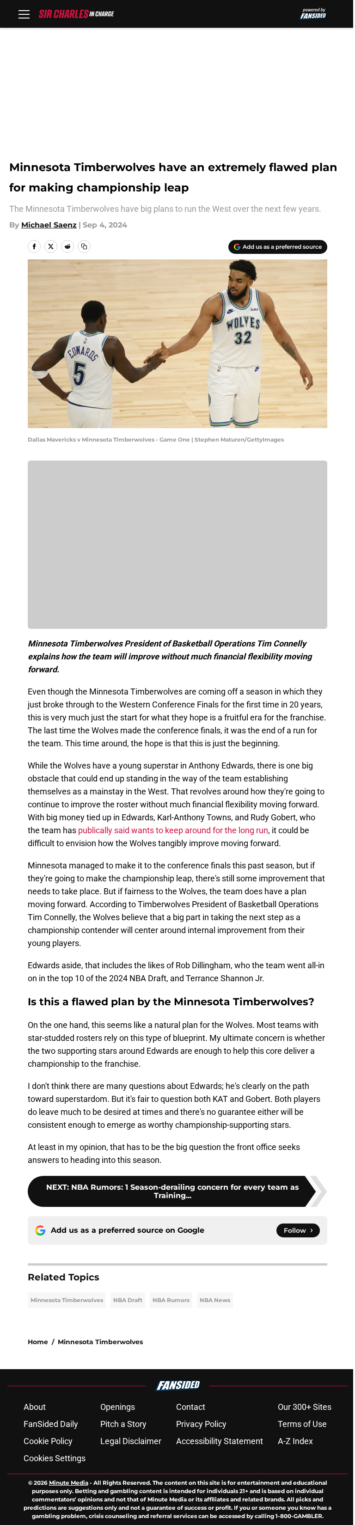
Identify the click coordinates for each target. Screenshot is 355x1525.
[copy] (84, 246)
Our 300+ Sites (304, 1407)
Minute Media (68, 1482)
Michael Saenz (49, 225)
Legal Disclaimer (130, 1441)
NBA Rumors (171, 1300)
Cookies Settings (55, 1458)
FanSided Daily (51, 1424)
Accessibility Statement (219, 1441)
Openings (117, 1407)
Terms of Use (302, 1424)
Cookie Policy (48, 1441)
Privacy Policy (201, 1424)
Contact (190, 1407)
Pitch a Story (123, 1424)
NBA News (215, 1300)
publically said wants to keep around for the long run (173, 830)
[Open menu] (24, 13)
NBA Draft (127, 1300)
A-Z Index (295, 1441)
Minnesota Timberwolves (67, 1300)
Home (38, 1342)
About (35, 1407)
